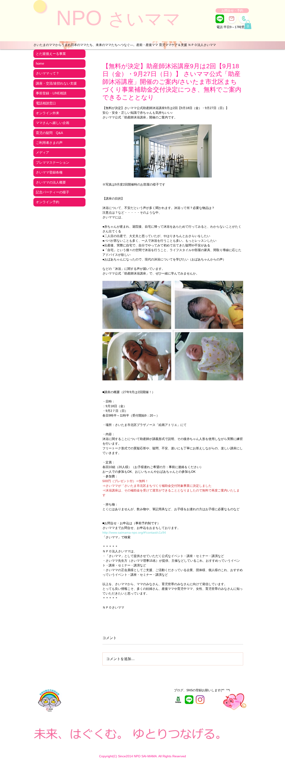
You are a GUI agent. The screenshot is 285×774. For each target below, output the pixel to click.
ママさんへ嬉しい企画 (52, 123)
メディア (42, 152)
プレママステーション (52, 162)
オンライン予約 (47, 202)
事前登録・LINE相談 (51, 93)
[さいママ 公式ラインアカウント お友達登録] (220, 18)
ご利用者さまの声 (49, 142)
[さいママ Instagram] (200, 699)
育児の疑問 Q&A (49, 133)
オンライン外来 (47, 113)
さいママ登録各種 (49, 172)
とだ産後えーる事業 (51, 54)
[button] (232, 27)
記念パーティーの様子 (52, 192)
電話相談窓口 (46, 103)
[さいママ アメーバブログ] (178, 699)
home (40, 63)
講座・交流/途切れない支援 (56, 83)
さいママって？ (47, 73)
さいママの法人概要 (51, 182)
